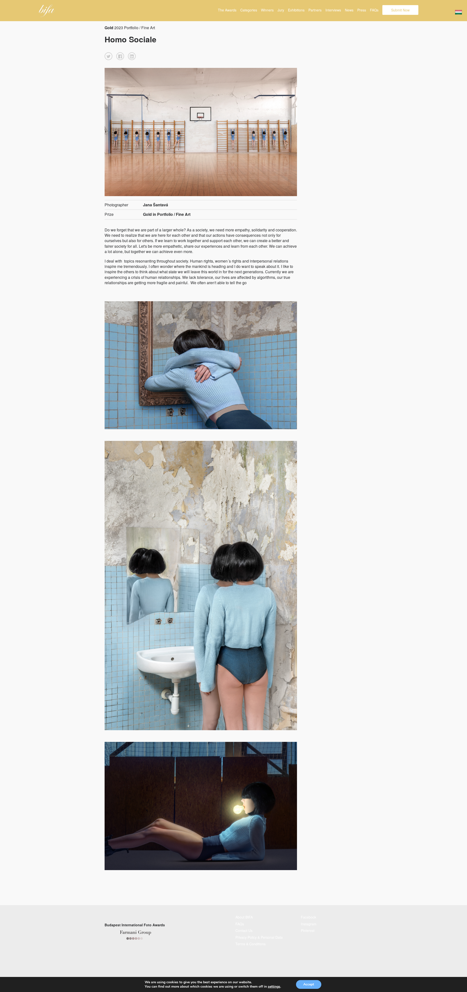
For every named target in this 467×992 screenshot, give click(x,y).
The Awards (227, 10)
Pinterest (307, 930)
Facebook (308, 917)
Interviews (333, 10)
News (349, 10)
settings (274, 986)
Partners (315, 10)
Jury (281, 10)
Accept (308, 984)
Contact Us (243, 930)
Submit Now (400, 10)
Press (361, 10)
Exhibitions (296, 10)
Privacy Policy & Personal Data (259, 937)
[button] (108, 56)
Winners (267, 10)
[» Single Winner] (47, 10)
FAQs (374, 10)
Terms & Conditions (250, 943)
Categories (248, 10)
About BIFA (244, 917)
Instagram (308, 923)
